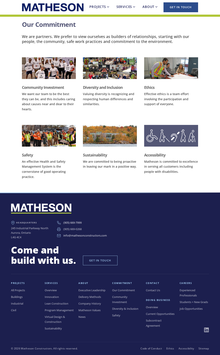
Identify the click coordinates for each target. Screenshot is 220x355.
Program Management (59, 310)
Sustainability (95, 155)
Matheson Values (89, 310)
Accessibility (154, 155)
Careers (186, 283)
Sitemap (204, 348)
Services (124, 7)
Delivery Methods (89, 297)
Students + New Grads (194, 302)
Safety (27, 155)
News (82, 317)
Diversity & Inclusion (125, 309)
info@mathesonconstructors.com (85, 235)
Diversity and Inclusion (103, 87)
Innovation (52, 297)
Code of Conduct (151, 348)
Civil (13, 310)
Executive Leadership (91, 290)
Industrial (17, 303)
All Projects (18, 290)
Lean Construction (56, 303)
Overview (51, 290)
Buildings (17, 297)
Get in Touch (181, 7)
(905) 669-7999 (72, 223)
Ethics (149, 87)
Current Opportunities (160, 314)
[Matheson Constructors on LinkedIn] (206, 329)
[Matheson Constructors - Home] (52, 7)
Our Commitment (123, 290)
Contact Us (153, 290)
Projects (97, 7)
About (148, 7)
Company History (89, 303)
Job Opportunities (191, 309)
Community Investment (43, 87)
